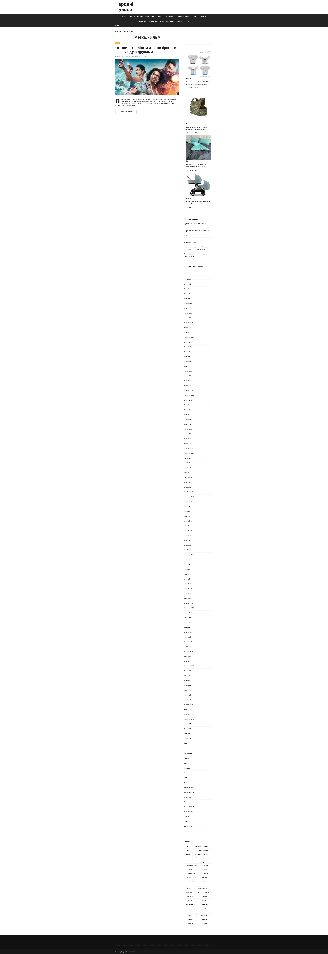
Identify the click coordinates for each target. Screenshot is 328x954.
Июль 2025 (187, 347)
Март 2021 (187, 584)
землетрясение (191, 873)
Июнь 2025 (187, 352)
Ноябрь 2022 (188, 487)
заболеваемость (192, 865)
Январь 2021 (188, 593)
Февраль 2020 (188, 642)
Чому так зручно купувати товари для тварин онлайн (197, 255)
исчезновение (191, 877)
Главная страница (121, 31)
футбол (190, 923)
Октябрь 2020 (188, 603)
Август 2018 (188, 724)
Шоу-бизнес (170, 21)
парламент (204, 896)
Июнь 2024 (187, 410)
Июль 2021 (187, 564)
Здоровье (132, 16)
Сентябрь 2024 (189, 395)
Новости (160, 16)
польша (204, 900)
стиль (188, 912)
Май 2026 (187, 298)
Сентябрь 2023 (189, 453)
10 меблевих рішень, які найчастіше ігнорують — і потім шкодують (196, 248)
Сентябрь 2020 (189, 608)
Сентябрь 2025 (189, 337)
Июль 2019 (187, 671)
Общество (195, 16)
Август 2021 (188, 560)
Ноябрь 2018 (188, 709)
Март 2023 (187, 473)
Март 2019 (187, 690)
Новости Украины (183, 16)
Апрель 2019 (188, 685)
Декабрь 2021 (188, 540)
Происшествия (141, 21)
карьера (191, 881)
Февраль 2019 (188, 695)
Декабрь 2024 (188, 381)
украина (190, 919)
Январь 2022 (188, 535)
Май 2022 (187, 516)
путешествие (190, 904)
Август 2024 (188, 400)
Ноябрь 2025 (188, 328)
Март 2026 (187, 308)
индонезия (204, 873)
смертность (191, 908)
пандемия (190, 896)
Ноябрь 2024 (188, 386)
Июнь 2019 (187, 676)
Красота (140, 16)
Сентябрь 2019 (189, 666)
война (188, 858)
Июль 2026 (187, 289)
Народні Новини (124, 7)
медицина (189, 892)
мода (198, 892)
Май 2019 (187, 680)
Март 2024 (187, 424)
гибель (197, 858)
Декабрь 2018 (188, 705)
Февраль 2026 (188, 313)
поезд (190, 900)
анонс (189, 850)
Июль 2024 (187, 405)
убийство (204, 915)
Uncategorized (188, 763)
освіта (207, 892)
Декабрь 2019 (188, 651)
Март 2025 (187, 366)
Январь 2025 (188, 376)
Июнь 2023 (187, 458)
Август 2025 (188, 342)
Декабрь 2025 (188, 323)
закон (206, 865)
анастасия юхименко (201, 846)
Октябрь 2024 (188, 390)
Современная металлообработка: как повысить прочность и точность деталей (196, 233)
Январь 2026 (188, 318)
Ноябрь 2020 (188, 598)
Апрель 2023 (188, 468)
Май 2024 (187, 414)
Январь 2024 (188, 434)
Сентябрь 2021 (189, 555)
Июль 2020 (187, 618)
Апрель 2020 (188, 632)
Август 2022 (188, 502)
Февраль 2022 (188, 531)
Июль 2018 (187, 729)
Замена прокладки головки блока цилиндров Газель (195, 241)
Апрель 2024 (188, 419)
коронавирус (190, 885)
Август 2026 (188, 284)
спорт (205, 908)
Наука (153, 16)
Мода (147, 16)
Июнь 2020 (187, 622)
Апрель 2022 (188, 521)
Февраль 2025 (188, 371)
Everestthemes (131, 952)
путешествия (204, 904)
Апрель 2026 (188, 303)
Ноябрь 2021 (188, 545)
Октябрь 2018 (188, 714)
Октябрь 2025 (188, 332)
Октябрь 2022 (188, 492)
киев (204, 881)
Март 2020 (187, 637)
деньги (206, 858)
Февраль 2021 (188, 589)
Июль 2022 (187, 506)
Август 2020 (188, 613)
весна (188, 854)
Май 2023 (187, 463)
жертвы (204, 862)
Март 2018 (187, 743)
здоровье (204, 869)
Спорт (162, 21)
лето (188, 889)
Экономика (180, 21)
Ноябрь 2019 (188, 656)
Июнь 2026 (187, 294)
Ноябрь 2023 (188, 444)
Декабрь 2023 (188, 439)
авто (188, 846)
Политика (204, 16)
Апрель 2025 (188, 361)
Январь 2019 (188, 700)
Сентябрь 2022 (189, 497)
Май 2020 (187, 627)
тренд (206, 912)
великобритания (202, 850)
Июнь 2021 (187, 569)
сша (197, 912)
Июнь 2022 (187, 511)
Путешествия (153, 21)
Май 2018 (187, 734)
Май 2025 (187, 356)
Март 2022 (187, 526)
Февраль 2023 (188, 477)
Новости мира (170, 16)
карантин (205, 877)
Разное (189, 21)
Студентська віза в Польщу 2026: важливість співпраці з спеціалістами (196, 225)
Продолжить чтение (126, 112)
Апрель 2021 (188, 579)
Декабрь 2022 (188, 482)
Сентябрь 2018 (189, 719)
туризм (190, 915)
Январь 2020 (188, 647)
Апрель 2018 (188, 738)
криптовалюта (204, 885)
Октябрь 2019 (188, 661)
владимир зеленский (201, 854)
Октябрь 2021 (188, 550)
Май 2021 (187, 574)
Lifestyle (123, 16)
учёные (204, 919)
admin (146, 56)
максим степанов (202, 889)
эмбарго (204, 923)
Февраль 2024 (188, 429)
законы (190, 869)
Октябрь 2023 (188, 448)
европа (190, 862)
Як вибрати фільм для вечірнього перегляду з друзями (145, 50)
